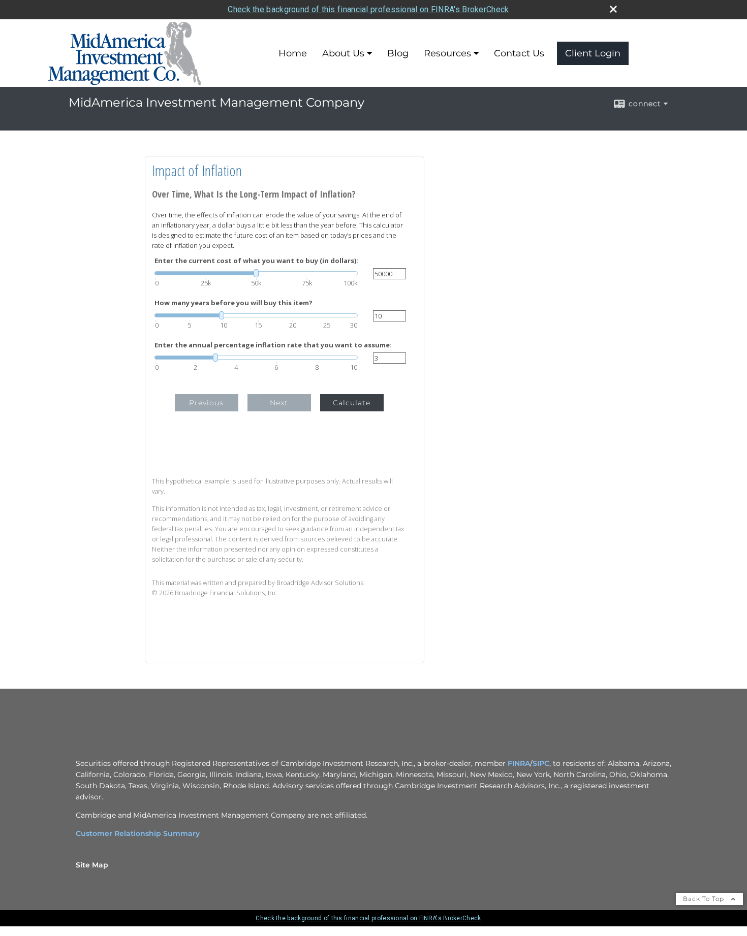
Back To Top (704, 898)
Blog (398, 53)
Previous (206, 402)
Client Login (592, 53)
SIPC (541, 763)
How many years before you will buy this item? (233, 303)
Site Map (92, 864)
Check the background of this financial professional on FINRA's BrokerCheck (368, 9)
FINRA (519, 763)
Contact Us (519, 53)
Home (292, 53)
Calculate (351, 402)
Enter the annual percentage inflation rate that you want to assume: (273, 345)
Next (279, 402)
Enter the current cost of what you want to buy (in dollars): (256, 260)
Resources (447, 53)
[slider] (256, 273)
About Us (343, 53)
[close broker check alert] (613, 9)
